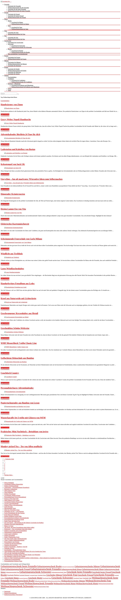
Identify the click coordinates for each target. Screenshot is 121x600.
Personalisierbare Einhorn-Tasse (13, 561)
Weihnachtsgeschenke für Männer (17, 64)
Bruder (10, 49)
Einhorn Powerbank (10, 494)
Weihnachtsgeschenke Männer (73, 581)
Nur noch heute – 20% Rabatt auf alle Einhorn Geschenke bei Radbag (23, 522)
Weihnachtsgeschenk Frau (98, 580)
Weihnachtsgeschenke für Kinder (17, 70)
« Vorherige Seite (9, 459)
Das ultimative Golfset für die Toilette (14, 556)
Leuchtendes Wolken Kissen (12, 495)
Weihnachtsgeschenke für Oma (16, 34)
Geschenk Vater (87, 578)
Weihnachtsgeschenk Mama (65, 583)
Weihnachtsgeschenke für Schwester (21, 47)
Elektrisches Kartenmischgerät (15, 224)
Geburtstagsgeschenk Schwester (35, 571)
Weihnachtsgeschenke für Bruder (20, 52)
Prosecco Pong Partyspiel (11, 498)
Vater (9, 26)
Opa (5, 36)
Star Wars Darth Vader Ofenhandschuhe (15, 538)
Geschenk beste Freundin (79, 571)
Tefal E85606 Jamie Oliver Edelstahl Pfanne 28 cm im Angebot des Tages (25, 551)
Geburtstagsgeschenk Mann (93, 569)
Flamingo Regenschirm (10, 545)
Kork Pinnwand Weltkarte (11, 514)
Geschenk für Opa (13, 37)
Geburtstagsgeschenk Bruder (49, 566)
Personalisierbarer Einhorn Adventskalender (16, 518)
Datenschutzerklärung (10, 593)
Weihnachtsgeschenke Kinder (41, 581)
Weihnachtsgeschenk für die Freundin (18, 7)
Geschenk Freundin (104, 574)
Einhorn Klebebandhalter (11, 486)
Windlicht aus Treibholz (12, 253)
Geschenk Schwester (62, 577)
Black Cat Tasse (8, 526)
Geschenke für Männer (14, 62)
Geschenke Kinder (33, 575)
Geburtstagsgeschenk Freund (17, 569)
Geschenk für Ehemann (14, 65)
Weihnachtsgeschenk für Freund (17, 17)
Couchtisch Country (10, 373)
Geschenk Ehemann (24, 575)
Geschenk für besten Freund (16, 16)
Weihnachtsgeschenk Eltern (54, 581)
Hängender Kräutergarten (13, 194)
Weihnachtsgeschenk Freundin (39, 583)
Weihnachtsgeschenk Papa (106, 583)
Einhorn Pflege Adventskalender (13, 505)
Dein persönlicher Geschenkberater (17, 54)
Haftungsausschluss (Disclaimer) (13, 594)
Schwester (11, 44)
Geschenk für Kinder (14, 69)
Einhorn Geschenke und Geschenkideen (15, 530)
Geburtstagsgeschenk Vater (58, 572)
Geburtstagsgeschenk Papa (12, 572)
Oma (5, 31)
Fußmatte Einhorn (9, 548)
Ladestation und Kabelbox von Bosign (18, 149)
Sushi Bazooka (8, 506)
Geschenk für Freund (14, 14)
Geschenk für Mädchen (14, 72)
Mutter (10, 21)
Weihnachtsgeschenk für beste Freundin (19, 11)
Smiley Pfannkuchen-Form (11, 537)
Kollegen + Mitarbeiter (14, 84)
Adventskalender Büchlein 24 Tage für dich (20, 134)
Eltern (6, 19)
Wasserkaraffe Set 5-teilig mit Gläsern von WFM (23, 417)
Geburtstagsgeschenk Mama (71, 569)
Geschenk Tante (77, 578)
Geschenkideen (12, 77)
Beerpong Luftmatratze (10, 489)
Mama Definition (9, 482)
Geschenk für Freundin (14, 6)
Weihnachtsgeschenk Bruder (22, 581)
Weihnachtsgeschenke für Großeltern (21, 82)
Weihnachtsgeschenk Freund (12, 583)
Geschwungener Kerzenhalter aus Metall (19, 313)
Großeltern (11, 79)
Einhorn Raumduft (9, 535)
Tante (9, 90)
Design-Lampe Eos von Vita (13, 209)
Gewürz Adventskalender (11, 503)
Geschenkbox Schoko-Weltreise (15, 328)
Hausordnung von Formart (11, 542)
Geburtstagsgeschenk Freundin (45, 569)
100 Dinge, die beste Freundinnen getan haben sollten (19, 527)
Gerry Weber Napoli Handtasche (16, 119)
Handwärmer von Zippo (12, 104)
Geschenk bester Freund (101, 572)
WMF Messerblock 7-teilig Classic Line (19, 343)
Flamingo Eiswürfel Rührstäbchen (13, 524)
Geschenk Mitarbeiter (23, 578)
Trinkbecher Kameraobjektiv (12, 559)
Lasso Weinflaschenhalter (12, 268)
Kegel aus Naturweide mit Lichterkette (18, 298)
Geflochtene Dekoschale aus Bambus (17, 358)
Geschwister (7, 41)
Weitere (6, 75)
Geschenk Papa (47, 578)
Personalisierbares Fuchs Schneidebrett (15, 497)
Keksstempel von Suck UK (13, 164)
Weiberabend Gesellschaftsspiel (13, 532)
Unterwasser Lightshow (11, 534)
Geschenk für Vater (16, 27)
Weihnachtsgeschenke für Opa (16, 39)
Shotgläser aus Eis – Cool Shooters (14, 511)
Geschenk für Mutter (17, 22)
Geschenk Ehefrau (13, 575)
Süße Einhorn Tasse (9, 490)
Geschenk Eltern (42, 575)
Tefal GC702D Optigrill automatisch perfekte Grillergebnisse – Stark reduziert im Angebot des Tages (32, 558)
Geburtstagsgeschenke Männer (87, 566)
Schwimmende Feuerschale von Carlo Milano (21, 239)
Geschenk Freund (85, 575)
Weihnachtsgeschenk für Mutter (20, 24)
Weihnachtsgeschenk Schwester (17, 586)
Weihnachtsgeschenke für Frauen (17, 59)
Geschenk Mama (12, 578)
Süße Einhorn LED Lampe (11, 500)
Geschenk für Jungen (14, 74)
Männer (6, 61)
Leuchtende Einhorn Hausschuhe (13, 484)
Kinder (6, 67)
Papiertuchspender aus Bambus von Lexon (20, 403)
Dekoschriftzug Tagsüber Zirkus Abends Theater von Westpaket (22, 554)
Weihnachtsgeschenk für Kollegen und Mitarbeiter (25, 87)
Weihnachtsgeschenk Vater (41, 586)
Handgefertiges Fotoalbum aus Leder (18, 283)
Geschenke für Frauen (14, 57)
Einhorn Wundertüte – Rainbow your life (15, 546)
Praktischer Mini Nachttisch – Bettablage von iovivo (24, 431)
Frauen (6, 56)
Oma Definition (8, 492)
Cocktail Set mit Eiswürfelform (13, 543)
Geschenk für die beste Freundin (17, 9)
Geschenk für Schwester (18, 45)
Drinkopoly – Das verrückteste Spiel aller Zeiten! (18, 529)
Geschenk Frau (70, 575)
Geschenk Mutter (35, 578)
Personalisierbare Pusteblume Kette (14, 519)
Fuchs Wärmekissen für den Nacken (14, 513)
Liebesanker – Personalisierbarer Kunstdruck (16, 487)
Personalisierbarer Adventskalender (17, 388)
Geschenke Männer (54, 575)
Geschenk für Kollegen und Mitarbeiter (22, 85)
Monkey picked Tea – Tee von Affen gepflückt (21, 446)
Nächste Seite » (8, 475)
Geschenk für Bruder (17, 50)
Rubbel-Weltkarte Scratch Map (13, 516)
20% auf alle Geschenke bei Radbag (14, 553)
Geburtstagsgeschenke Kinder (68, 566)
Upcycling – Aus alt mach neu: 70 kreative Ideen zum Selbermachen (31, 179)
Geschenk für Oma (13, 32)
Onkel (9, 88)
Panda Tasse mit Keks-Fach (12, 521)
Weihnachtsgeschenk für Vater (19, 29)
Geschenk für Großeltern (18, 80)
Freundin (6, 4)
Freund (6, 12)
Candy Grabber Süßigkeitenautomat (14, 540)
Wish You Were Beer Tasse (11, 510)
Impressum (7, 591)
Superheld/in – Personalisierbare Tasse (15, 550)
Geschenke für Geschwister (15, 42)
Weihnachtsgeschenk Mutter (87, 583)
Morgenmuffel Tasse (10, 508)
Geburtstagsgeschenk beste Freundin (19, 566)
